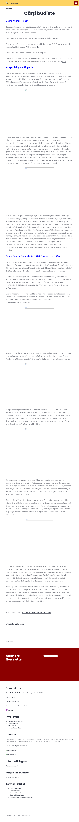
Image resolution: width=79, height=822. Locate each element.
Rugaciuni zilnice (13, 777)
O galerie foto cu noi (12, 701)
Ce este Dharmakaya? (17, 795)
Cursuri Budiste (13, 723)
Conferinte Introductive (15, 721)
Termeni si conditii (12, 766)
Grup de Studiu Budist (13, 693)
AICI (28, 47)
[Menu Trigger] (76, 3)
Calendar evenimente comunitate (16, 706)
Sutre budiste (12, 726)
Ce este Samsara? (15, 788)
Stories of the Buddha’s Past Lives (36, 612)
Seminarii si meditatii (14, 728)
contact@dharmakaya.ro (19, 746)
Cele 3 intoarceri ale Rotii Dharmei (21, 797)
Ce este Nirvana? (15, 791)
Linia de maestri (11, 697)
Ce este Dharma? (15, 793)
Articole (9, 8)
